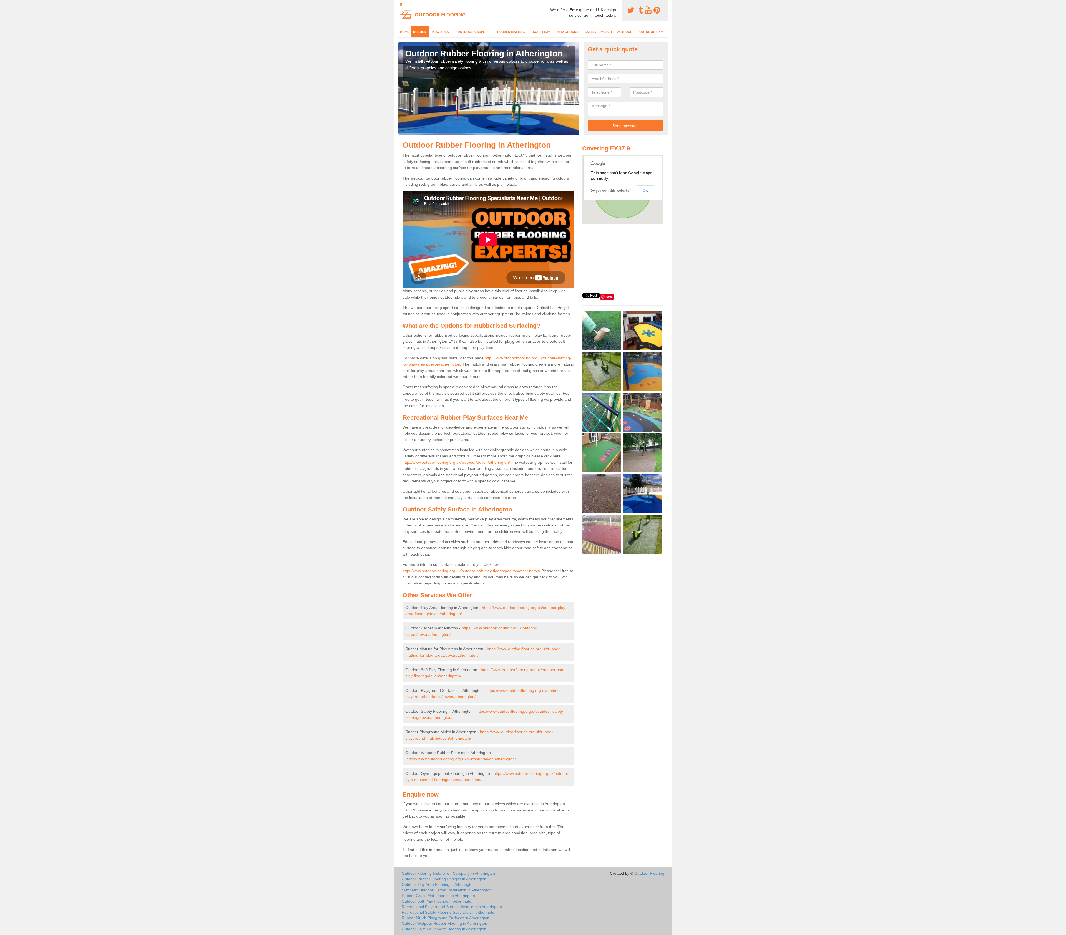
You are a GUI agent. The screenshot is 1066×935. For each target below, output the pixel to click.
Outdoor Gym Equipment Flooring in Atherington (444, 929)
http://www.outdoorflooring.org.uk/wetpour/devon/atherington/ (456, 462)
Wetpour (624, 32)
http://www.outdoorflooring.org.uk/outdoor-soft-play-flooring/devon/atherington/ (471, 571)
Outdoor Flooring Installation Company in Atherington (448, 873)
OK (645, 190)
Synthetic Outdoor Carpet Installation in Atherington (447, 890)
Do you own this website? (611, 191)
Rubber (419, 32)
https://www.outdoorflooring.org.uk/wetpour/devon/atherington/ (461, 759)
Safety (591, 32)
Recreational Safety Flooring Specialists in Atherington (449, 912)
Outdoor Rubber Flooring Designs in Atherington (444, 879)
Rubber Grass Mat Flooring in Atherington (438, 895)
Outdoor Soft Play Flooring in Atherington (438, 901)
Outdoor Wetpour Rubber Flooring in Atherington (444, 923)
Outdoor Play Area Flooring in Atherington (438, 884)
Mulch (606, 32)
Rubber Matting (511, 32)
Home (404, 32)
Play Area (440, 32)
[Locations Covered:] (401, 5)
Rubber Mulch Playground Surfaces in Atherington (445, 918)
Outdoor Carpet (472, 32)
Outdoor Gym (651, 32)
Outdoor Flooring (649, 873)
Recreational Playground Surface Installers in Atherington (452, 906)
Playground (568, 32)
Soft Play (541, 32)
